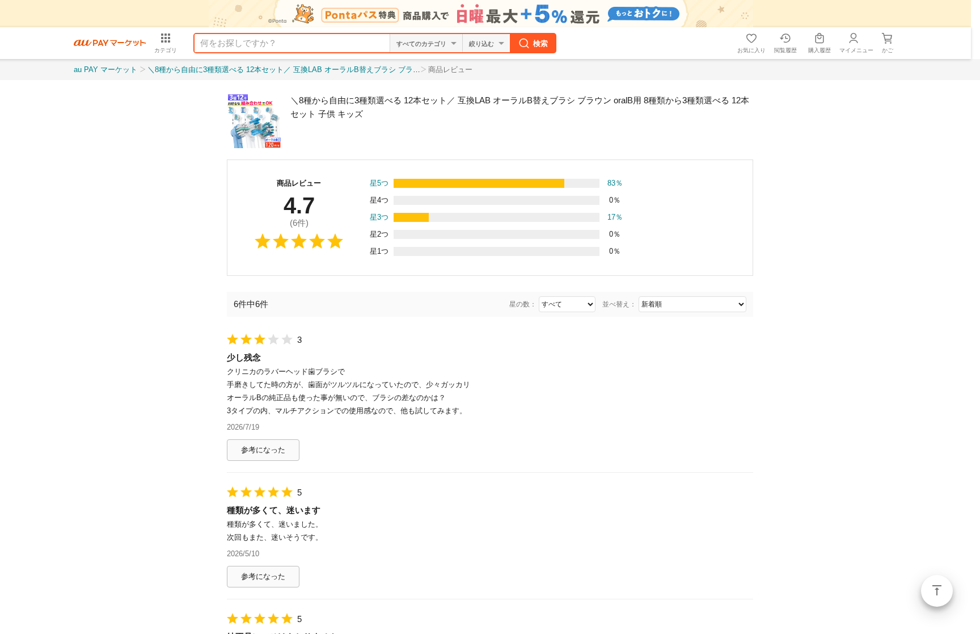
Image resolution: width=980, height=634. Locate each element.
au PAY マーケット (105, 69)
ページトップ (937, 591)
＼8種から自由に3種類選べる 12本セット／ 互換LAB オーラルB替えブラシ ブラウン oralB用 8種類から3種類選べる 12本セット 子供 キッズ (379, 69)
